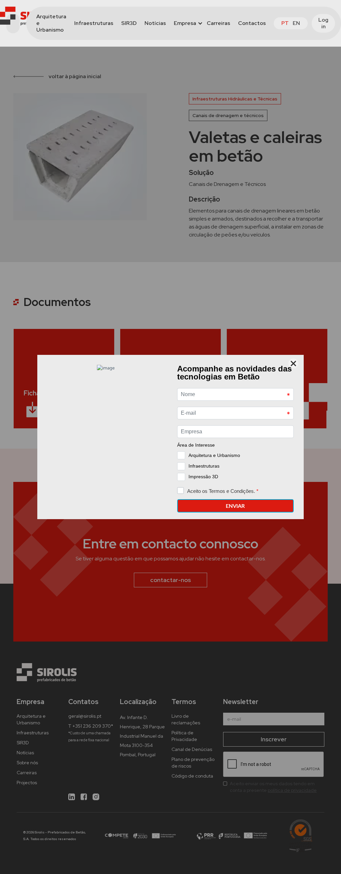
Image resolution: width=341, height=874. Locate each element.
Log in (323, 23)
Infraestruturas (93, 23)
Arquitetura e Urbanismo (51, 23)
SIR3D (129, 23)
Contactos (252, 23)
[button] (186, 23)
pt (285, 23)
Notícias (155, 23)
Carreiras (218, 23)
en (296, 23)
